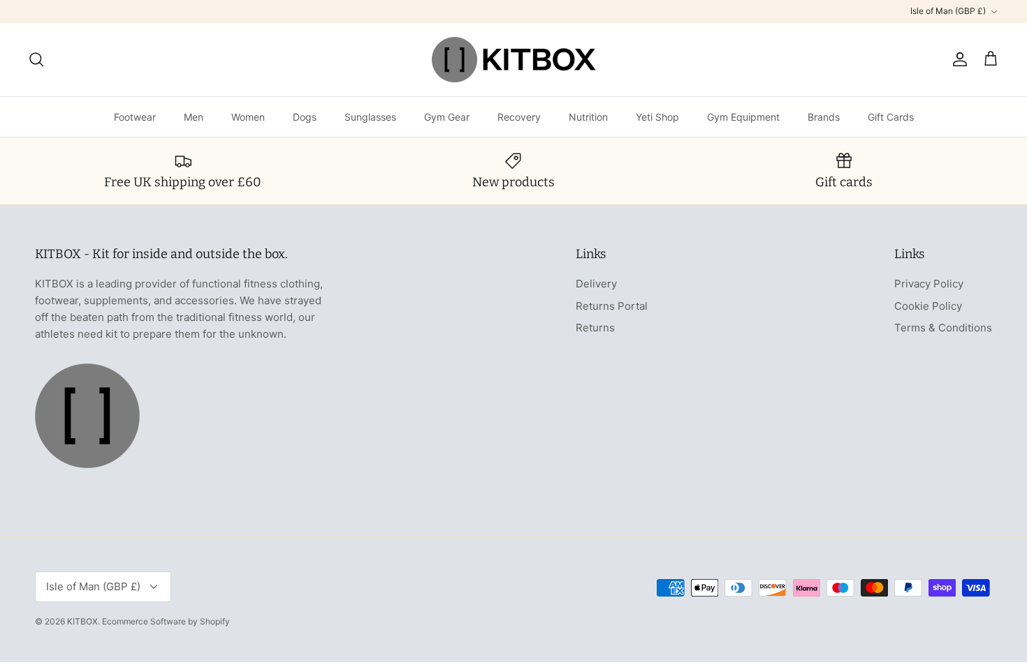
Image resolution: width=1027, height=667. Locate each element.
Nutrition (588, 117)
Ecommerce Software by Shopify (166, 621)
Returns (595, 327)
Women (248, 117)
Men (193, 117)
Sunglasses (370, 117)
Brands (824, 117)
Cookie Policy (928, 306)
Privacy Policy (928, 283)
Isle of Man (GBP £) (948, 11)
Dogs (304, 117)
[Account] (957, 59)
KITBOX (82, 621)
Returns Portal (612, 306)
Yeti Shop (657, 117)
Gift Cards (891, 117)
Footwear (135, 117)
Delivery (596, 283)
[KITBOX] (514, 59)
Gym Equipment (743, 117)
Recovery (519, 117)
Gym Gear (446, 117)
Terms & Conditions (943, 327)
